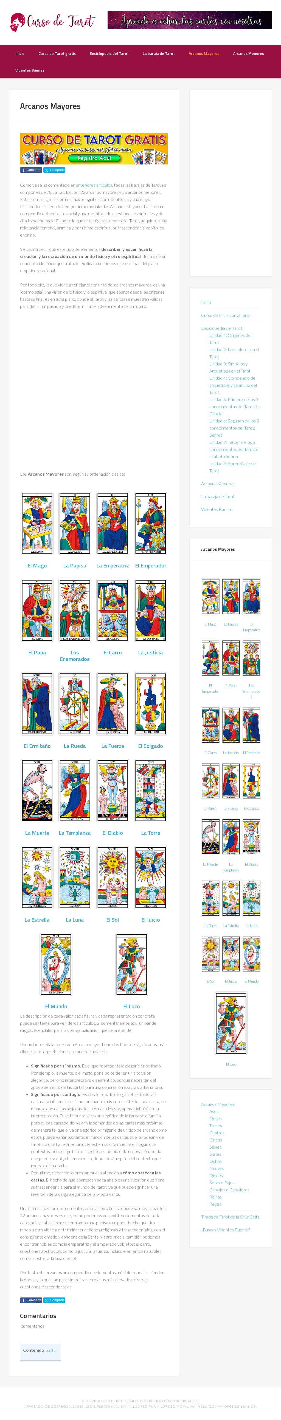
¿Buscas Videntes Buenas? (225, 1229)
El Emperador (150, 565)
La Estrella (37, 919)
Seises (215, 1146)
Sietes (215, 1154)
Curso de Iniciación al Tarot (226, 315)
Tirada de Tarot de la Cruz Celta (230, 1216)
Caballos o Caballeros (229, 1189)
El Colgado (150, 746)
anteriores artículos (94, 185)
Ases (213, 1111)
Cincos (215, 1139)
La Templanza (75, 832)
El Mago (37, 565)
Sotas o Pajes (221, 1182)
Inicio (206, 302)
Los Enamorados (75, 655)
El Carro (112, 652)
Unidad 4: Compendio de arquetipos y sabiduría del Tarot (233, 385)
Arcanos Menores (218, 483)
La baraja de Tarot (218, 496)
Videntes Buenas (217, 509)
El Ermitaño (37, 746)
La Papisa (74, 565)
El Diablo (112, 832)
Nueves (216, 1168)
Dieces (216, 1175)
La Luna (75, 919)
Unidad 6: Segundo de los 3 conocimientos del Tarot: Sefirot (234, 428)
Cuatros (216, 1132)
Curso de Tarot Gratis (53, 22)
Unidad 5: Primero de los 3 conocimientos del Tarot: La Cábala (235, 406)
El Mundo (56, 1006)
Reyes (215, 1203)
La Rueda (75, 746)
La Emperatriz (112, 565)
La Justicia (150, 652)
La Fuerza (112, 746)
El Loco (131, 1006)
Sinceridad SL (185, 1401)
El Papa (37, 652)
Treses (215, 1125)
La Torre (150, 832)
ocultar (51, 1350)
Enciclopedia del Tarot (221, 328)
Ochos (215, 1161)
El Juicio (150, 919)
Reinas (215, 1196)
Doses (215, 1118)
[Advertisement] (94, 355)
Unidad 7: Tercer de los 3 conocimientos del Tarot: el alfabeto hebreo (234, 449)
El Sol (112, 919)
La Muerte (37, 832)
